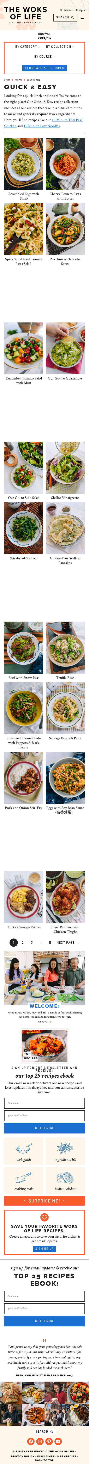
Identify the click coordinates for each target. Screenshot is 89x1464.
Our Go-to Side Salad (24, 497)
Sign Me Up (44, 1248)
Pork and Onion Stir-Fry (24, 807)
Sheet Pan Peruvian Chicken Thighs (65, 929)
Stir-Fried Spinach (23, 558)
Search (62, 17)
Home (7, 79)
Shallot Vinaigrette (65, 497)
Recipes (18, 79)
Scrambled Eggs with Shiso (23, 196)
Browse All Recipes (46, 68)
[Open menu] (82, 17)
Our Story (42, 1021)
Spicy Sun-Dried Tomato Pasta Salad (23, 261)
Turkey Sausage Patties (24, 927)
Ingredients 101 (65, 1160)
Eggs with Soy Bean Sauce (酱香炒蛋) (65, 810)
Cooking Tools (23, 1189)
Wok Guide (23, 1160)
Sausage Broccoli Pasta (65, 738)
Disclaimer (46, 1456)
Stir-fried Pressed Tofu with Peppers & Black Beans (24, 742)
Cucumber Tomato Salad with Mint (24, 380)
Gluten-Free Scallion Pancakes (65, 560)
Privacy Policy (23, 1456)
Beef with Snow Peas (23, 677)
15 (50, 942)
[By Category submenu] (39, 47)
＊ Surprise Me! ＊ (44, 1200)
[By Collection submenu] (73, 47)
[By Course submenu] (54, 57)
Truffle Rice (65, 677)
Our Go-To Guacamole (65, 378)
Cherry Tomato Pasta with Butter (65, 196)
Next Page (68, 942)
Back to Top (44, 1460)
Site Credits (66, 1456)
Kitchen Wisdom (65, 1189)
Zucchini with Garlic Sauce (65, 261)
